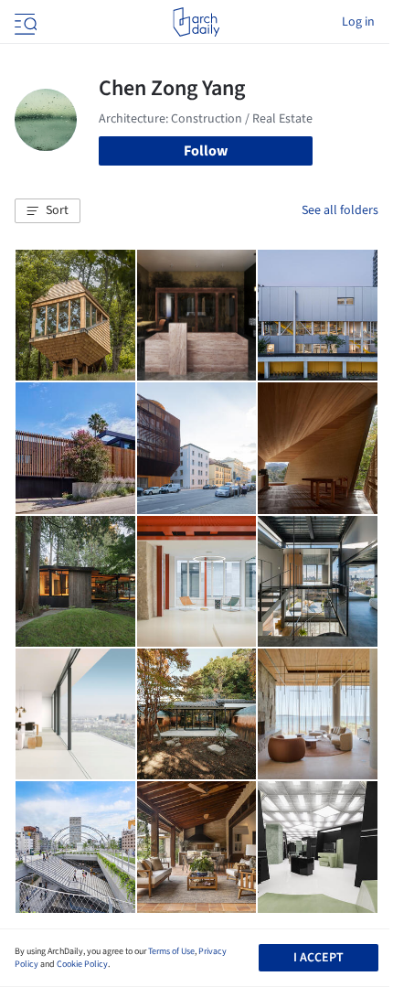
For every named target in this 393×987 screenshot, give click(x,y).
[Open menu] (24, 22)
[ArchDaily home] (196, 22)
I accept (318, 958)
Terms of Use (171, 951)
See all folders (340, 210)
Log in (358, 22)
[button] (47, 211)
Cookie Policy (82, 964)
